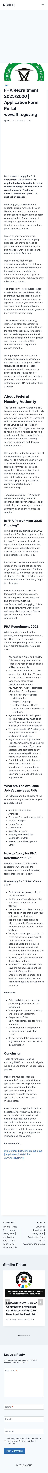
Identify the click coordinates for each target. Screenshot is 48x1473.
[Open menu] (42, 5)
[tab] (19, 1335)
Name (9, 1407)
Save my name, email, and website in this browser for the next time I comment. (24, 1441)
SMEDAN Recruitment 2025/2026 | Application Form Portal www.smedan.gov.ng (34, 1233)
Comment (11, 1370)
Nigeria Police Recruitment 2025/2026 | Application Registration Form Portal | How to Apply (10, 1235)
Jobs (6, 85)
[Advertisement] (24, 38)
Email (9, 1419)
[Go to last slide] (7, 1302)
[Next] (40, 1302)
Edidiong (10, 121)
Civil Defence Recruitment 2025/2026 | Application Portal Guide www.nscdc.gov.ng (23, 1154)
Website (9, 1431)
